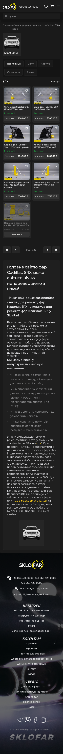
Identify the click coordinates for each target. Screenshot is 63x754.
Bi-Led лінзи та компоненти (31, 610)
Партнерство (31, 701)
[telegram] (20, 720)
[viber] (28, 720)
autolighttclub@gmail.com (34, 594)
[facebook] (35, 720)
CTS (38, 443)
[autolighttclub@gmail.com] (15, 594)
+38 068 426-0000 (45, 577)
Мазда (25, 500)
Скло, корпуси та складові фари (31, 630)
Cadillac (50, 25)
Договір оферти (31, 686)
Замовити (17, 234)
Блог (31, 706)
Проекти (31, 648)
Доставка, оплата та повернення (31, 658)
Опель (34, 500)
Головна (7, 25)
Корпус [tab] (45, 63)
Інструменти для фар (31, 615)
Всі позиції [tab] (14, 63)
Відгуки (31, 673)
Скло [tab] (31, 63)
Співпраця (31, 696)
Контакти (31, 668)
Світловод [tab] (13, 72)
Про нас (31, 643)
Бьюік (16, 500)
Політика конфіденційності (31, 691)
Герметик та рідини (31, 620)
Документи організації (31, 663)
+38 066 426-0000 (31, 582)
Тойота (43, 500)
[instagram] (43, 720)
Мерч (31, 625)
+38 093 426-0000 (22, 577)
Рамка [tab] (30, 72)
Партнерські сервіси (31, 653)
